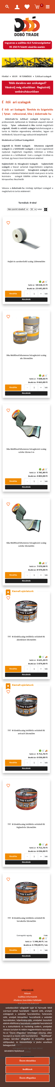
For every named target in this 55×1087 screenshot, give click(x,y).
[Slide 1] (11, 63)
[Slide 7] (29, 63)
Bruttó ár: (31, 289)
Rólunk (27, 993)
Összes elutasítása (27, 1061)
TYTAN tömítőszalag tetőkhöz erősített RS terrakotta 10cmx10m (26, 919)
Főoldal (5, 77)
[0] (37, 6)
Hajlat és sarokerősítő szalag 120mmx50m (26, 262)
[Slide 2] (14, 63)
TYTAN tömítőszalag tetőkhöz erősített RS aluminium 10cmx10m (26, 638)
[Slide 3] (17, 63)
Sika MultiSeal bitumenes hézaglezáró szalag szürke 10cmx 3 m (26, 450)
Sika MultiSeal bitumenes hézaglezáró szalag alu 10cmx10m (26, 357)
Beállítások (27, 1069)
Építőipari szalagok (43, 77)
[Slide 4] (20, 63)
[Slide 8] (32, 63)
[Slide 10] (38, 63)
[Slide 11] (41, 63)
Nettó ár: (31, 285)
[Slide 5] (23, 63)
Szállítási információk (27, 997)
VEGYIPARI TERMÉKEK (22, 77)
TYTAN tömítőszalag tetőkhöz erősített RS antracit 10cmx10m (26, 732)
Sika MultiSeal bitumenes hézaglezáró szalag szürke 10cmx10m (26, 544)
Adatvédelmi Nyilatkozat (13, 1051)
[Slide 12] (44, 63)
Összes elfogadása (27, 1078)
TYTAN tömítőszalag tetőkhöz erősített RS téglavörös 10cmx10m (26, 825)
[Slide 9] (35, 63)
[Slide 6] (26, 63)
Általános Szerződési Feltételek (28, 1000)
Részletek (26, 300)
